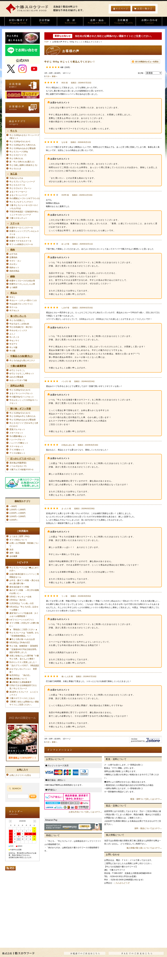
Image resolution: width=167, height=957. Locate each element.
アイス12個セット (17, 453)
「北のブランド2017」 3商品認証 (24, 665)
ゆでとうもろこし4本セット (21, 373)
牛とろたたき (15, 168)
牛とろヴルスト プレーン (20, 188)
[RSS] (10, 869)
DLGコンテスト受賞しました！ (23, 662)
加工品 (13, 173)
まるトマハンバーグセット (21, 393)
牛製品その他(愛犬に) (21, 356)
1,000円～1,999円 (17, 509)
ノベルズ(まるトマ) (17, 466)
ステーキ (14, 223)
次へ (49, 76)
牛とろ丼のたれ (16, 158)
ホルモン (13, 264)
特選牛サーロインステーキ (21, 228)
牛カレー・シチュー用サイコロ (23, 300)
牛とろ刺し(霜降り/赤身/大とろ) (23, 165)
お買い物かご (144, 8)
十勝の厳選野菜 (18, 366)
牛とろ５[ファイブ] (17, 155)
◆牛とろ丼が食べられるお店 (22, 639)
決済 (11, 549)
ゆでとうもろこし (17, 370)
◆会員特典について (18, 679)
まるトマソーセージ (18, 192)
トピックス (22, 562)
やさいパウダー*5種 (18, 380)
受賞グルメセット (17, 429)
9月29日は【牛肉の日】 (19, 642)
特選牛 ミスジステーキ (19, 237)
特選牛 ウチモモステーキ (20, 241)
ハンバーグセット (17, 439)
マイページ (121, 8)
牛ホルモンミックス (18, 330)
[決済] (70, 21)
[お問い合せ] (149, 21)
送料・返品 (14, 553)
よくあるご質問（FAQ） (20, 536)
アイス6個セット (16, 450)
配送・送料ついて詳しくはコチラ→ (146, 799)
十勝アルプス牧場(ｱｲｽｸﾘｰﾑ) (21, 469)
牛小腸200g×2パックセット (21, 397)
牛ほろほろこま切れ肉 (19, 324)
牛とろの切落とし (17, 320)
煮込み (13, 293)
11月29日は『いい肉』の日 (21, 603)
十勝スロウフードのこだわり (22, 698)
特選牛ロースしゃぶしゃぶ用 (22, 284)
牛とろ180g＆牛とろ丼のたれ (22, 145)
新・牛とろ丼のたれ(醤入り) (21, 162)
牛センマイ (14, 340)
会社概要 (14, 556)
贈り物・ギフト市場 (20, 408)
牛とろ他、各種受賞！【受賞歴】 (24, 646)
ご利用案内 (22, 531)
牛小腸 (12, 351)
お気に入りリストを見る (20, 775)
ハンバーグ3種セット (18, 443)
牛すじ (12, 297)
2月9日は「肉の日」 (18, 600)
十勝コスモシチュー (18, 218)
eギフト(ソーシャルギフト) (21, 620)
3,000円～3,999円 (17, 516)
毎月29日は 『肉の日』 (21, 675)
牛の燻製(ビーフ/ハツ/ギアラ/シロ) (24, 198)
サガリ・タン (15, 261)
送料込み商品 (17, 385)
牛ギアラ (13, 344)
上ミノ (12, 334)
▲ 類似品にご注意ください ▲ (23, 629)
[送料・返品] (96, 21)
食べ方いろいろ (18, 316)
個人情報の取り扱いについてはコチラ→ (144, 848)
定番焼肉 (13, 257)
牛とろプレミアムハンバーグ (22, 181)
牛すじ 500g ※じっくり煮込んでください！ (69, 61)
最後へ (54, 76)
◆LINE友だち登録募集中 (20, 682)
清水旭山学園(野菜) (17, 463)
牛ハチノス (14, 337)
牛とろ (13, 130)
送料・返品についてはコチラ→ (148, 828)
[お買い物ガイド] (18, 21)
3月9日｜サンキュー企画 (20, 597)
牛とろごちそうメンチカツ (21, 202)
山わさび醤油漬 (16, 377)
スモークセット (16, 433)
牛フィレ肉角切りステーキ (21, 244)
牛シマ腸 (13, 347)
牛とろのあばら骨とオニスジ (22, 360)
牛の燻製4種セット (17, 436)
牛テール (13, 307)
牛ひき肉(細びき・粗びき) (20, 327)
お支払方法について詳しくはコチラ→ (85, 812)
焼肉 (12, 249)
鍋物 (12, 276)
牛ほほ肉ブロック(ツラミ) (20, 304)
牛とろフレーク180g (18, 151)
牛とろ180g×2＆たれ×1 (19, 141)
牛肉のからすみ (16, 178)
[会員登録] (44, 21)
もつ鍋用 (13, 287)
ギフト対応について (18, 540)
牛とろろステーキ (17, 185)
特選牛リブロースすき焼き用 (22, 281)
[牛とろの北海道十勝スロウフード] (46, 12)
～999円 (13, 506)
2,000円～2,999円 (17, 513)
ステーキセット (16, 446)
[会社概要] (123, 21)
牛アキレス (14, 310)
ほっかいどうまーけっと (22, 458)
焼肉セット (14, 267)
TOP (46, 42)
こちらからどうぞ (122, 883)
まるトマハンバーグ (18, 195)
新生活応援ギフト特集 (19, 587)
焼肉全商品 (14, 271)
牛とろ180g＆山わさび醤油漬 (22, 148)
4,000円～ (13, 520)
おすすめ (13, 254)
